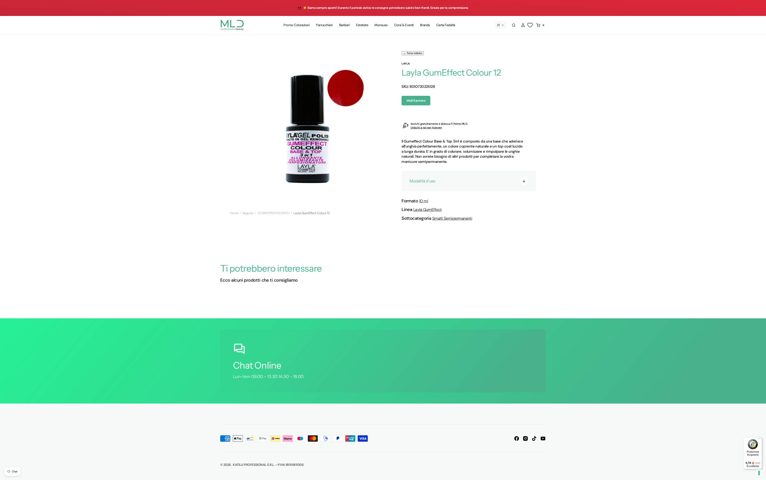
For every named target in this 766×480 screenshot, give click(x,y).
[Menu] (759, 439)
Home (234, 213)
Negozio (248, 213)
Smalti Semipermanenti (452, 218)
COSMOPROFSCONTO (273, 213)
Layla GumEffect (427, 209)
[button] (513, 25)
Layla (406, 63)
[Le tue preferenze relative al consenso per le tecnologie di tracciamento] (759, 473)
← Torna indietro (412, 53)
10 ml (423, 201)
